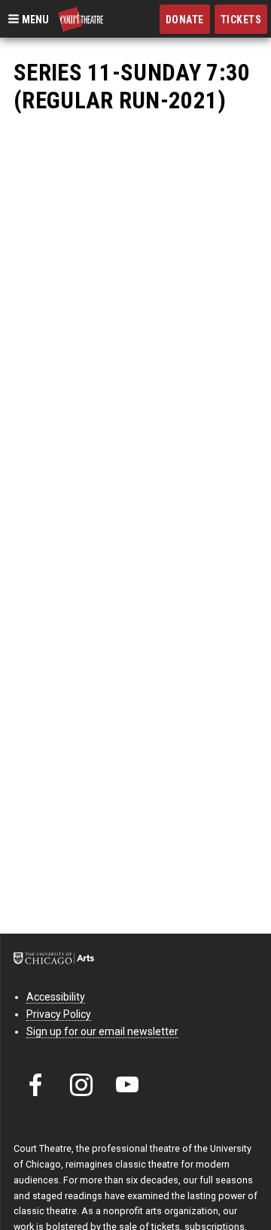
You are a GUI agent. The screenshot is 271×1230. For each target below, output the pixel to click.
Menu (34, 19)
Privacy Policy (58, 1014)
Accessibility (55, 997)
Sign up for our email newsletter (102, 1031)
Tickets (241, 20)
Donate (185, 20)
